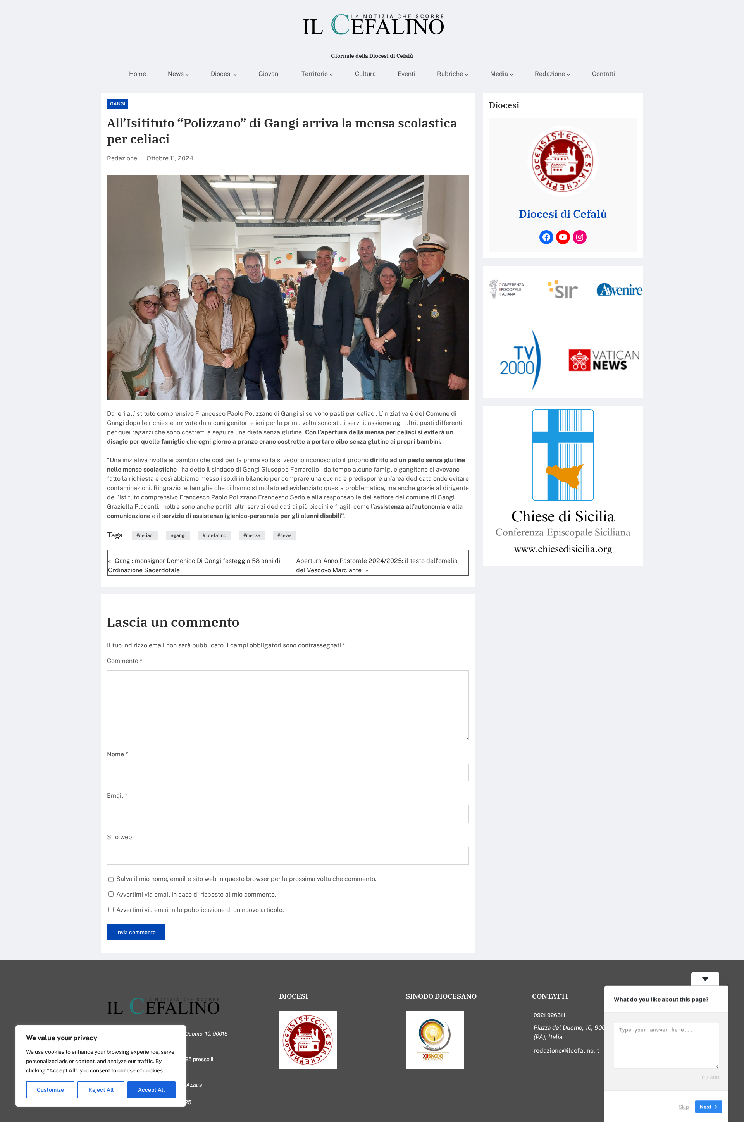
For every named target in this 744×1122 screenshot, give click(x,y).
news (285, 535)
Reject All (101, 1090)
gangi (180, 535)
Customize (50, 1090)
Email (117, 795)
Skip (684, 1106)
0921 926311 (549, 1015)
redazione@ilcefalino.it (566, 1050)
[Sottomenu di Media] (511, 74)
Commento (124, 660)
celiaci (146, 535)
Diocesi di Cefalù (563, 214)
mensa (253, 535)
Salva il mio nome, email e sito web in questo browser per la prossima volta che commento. (246, 879)
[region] (101, 1066)
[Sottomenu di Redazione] (568, 74)
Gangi (117, 104)
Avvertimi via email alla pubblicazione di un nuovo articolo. (200, 910)
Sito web (119, 837)
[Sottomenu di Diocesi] (235, 74)
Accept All (151, 1090)
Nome (117, 754)
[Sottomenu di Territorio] (331, 74)
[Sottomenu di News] (187, 74)
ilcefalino (215, 535)
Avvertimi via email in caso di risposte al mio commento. (196, 894)
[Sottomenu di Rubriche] (466, 74)
